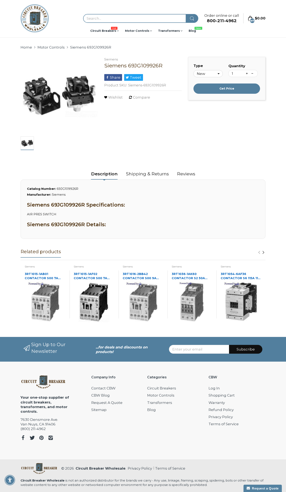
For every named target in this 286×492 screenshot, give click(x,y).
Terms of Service (224, 424)
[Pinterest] (41, 438)
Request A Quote (106, 403)
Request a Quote (264, 488)
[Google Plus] (50, 438)
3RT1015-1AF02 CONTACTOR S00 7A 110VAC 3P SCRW (90, 276)
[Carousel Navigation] (261, 252)
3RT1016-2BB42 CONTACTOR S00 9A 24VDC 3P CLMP (139, 276)
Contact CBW (103, 388)
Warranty (217, 403)
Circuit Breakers (161, 388)
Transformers (159, 403)
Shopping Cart (222, 395)
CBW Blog (100, 395)
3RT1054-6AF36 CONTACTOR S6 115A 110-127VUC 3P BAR (241, 276)
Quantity (236, 66)
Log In (214, 388)
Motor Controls (160, 395)
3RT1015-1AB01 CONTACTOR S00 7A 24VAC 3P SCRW (41, 276)
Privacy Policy (221, 417)
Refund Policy (221, 410)
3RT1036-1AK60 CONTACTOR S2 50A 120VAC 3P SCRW (188, 276)
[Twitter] (32, 438)
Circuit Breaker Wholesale (100, 468)
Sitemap (99, 410)
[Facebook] (23, 438)
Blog (151, 410)
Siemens (111, 59)
